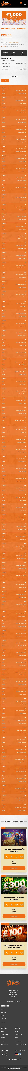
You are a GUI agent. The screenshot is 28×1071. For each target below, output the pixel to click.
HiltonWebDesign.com (14, 1068)
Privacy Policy (19, 1041)
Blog (16, 1031)
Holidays (3, 1012)
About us (3, 1041)
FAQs (16, 1038)
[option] (14, 18)
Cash (2, 1009)
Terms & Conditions (20, 1044)
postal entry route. (14, 42)
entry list (3, 46)
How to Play (18, 1034)
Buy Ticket (14, 868)
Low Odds (4, 1019)
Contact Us (4, 1044)
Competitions (4, 1034)
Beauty (3, 1022)
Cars (2, 1015)
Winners (3, 1038)
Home (2, 1031)
